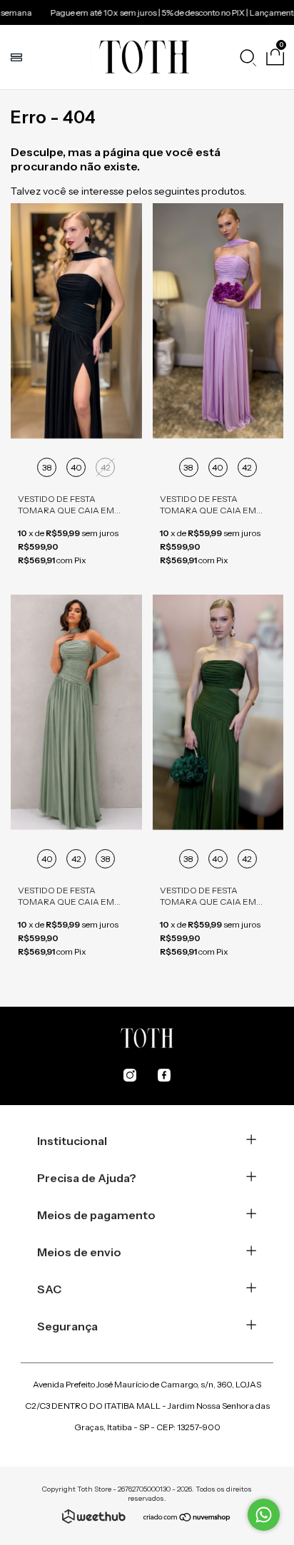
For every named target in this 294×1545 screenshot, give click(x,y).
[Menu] (18, 57)
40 (76, 467)
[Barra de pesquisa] (247, 57)
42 (106, 467)
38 (47, 467)
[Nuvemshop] (187, 1518)
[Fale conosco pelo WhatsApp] (264, 1515)
